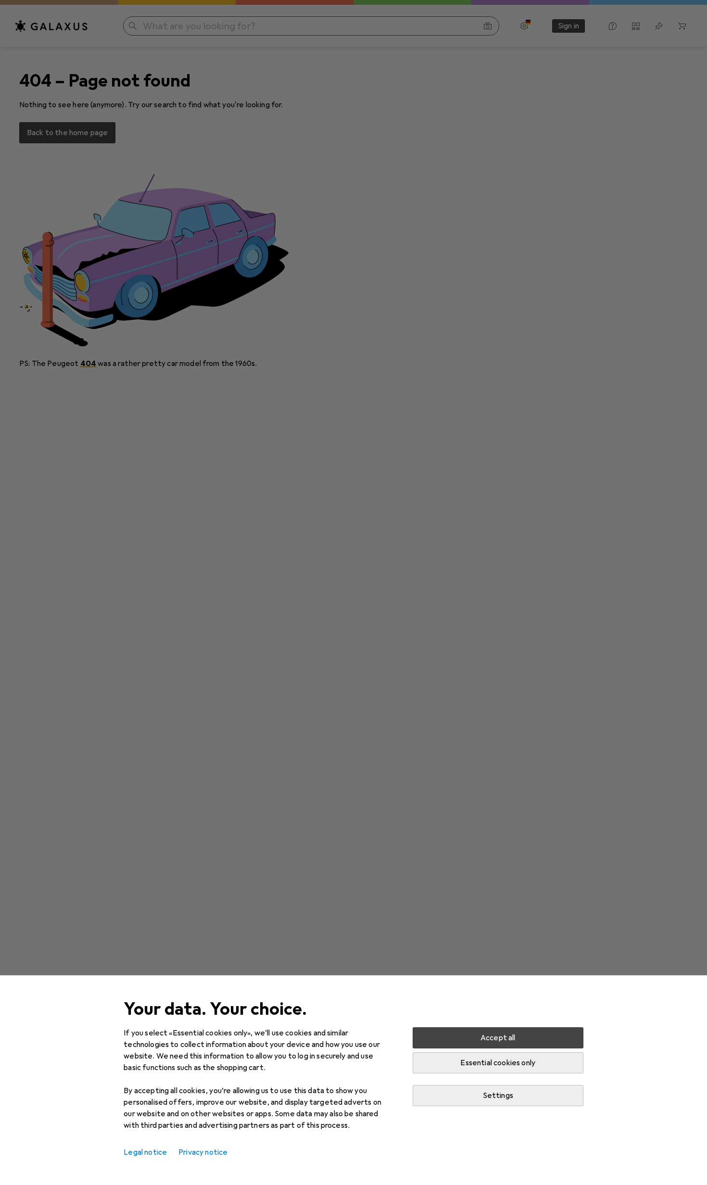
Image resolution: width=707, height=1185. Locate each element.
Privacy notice (202, 1152)
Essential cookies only (497, 1063)
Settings (498, 1095)
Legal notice (145, 1152)
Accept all (498, 1038)
